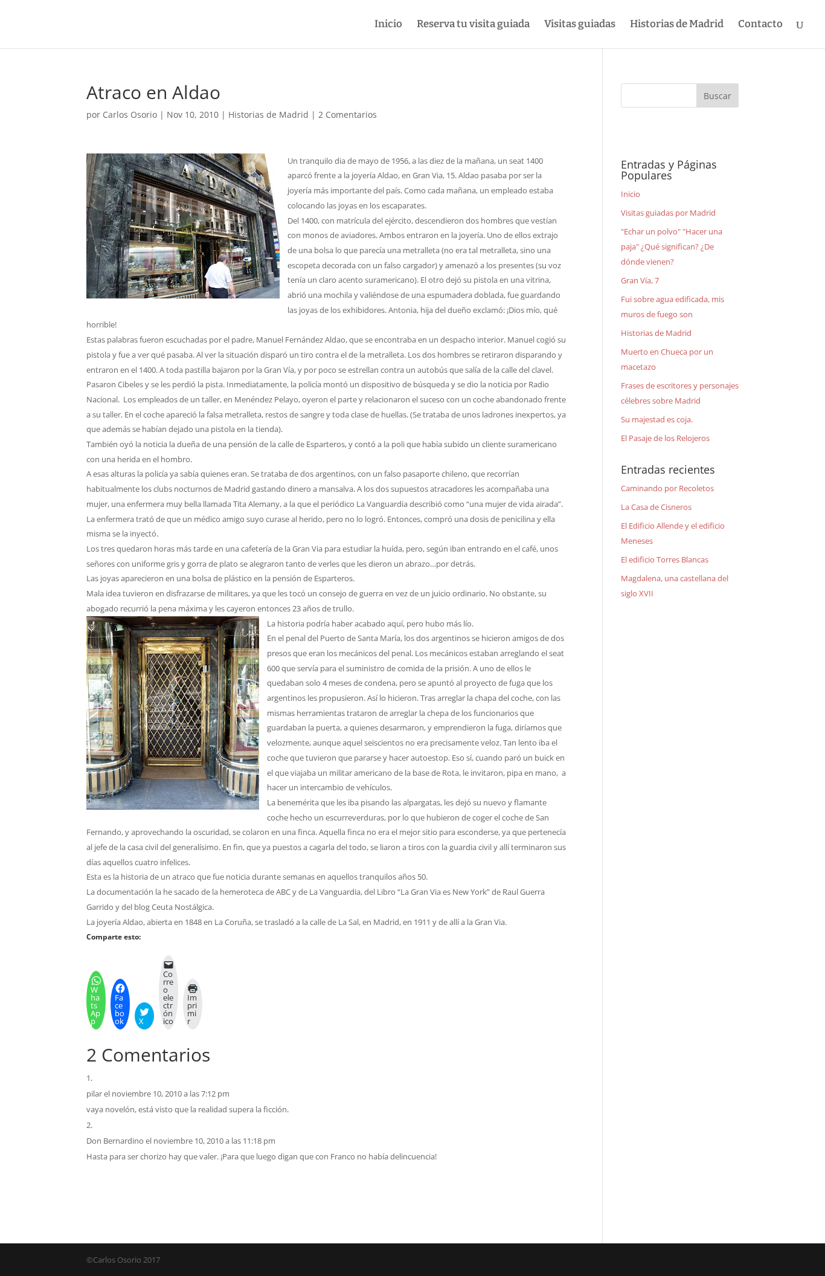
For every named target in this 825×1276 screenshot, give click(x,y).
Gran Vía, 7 (640, 280)
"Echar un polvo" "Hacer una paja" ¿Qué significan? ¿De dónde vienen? (671, 246)
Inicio (388, 25)
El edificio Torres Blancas (664, 559)
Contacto (760, 25)
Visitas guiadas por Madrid (668, 212)
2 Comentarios (347, 114)
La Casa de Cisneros (656, 506)
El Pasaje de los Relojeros (665, 438)
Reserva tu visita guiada (473, 25)
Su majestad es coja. (657, 419)
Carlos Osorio (130, 114)
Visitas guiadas (579, 25)
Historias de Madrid (677, 25)
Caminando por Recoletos (667, 488)
